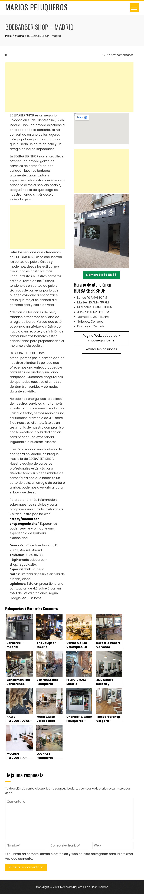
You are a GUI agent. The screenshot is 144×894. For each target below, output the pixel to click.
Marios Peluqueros (36, 7)
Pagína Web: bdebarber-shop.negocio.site (101, 338)
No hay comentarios (119, 55)
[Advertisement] (69, 87)
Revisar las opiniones (101, 349)
